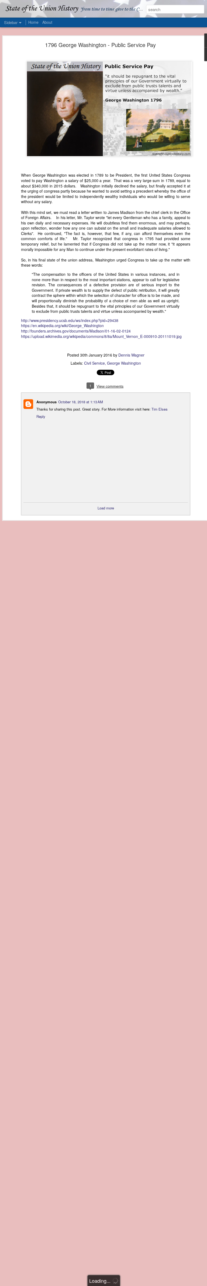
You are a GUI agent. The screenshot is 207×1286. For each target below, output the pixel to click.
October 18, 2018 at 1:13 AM (80, 401)
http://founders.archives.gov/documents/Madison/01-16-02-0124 (76, 331)
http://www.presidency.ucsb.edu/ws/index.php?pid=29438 (69, 320)
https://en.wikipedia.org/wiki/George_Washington (62, 325)
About (47, 22)
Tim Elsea (158, 409)
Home (33, 22)
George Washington (124, 363)
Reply (40, 416)
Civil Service (94, 363)
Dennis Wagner (131, 355)
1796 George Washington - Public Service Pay (100, 45)
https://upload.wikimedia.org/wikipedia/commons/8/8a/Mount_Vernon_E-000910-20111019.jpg (101, 336)
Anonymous (46, 401)
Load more (106, 508)
